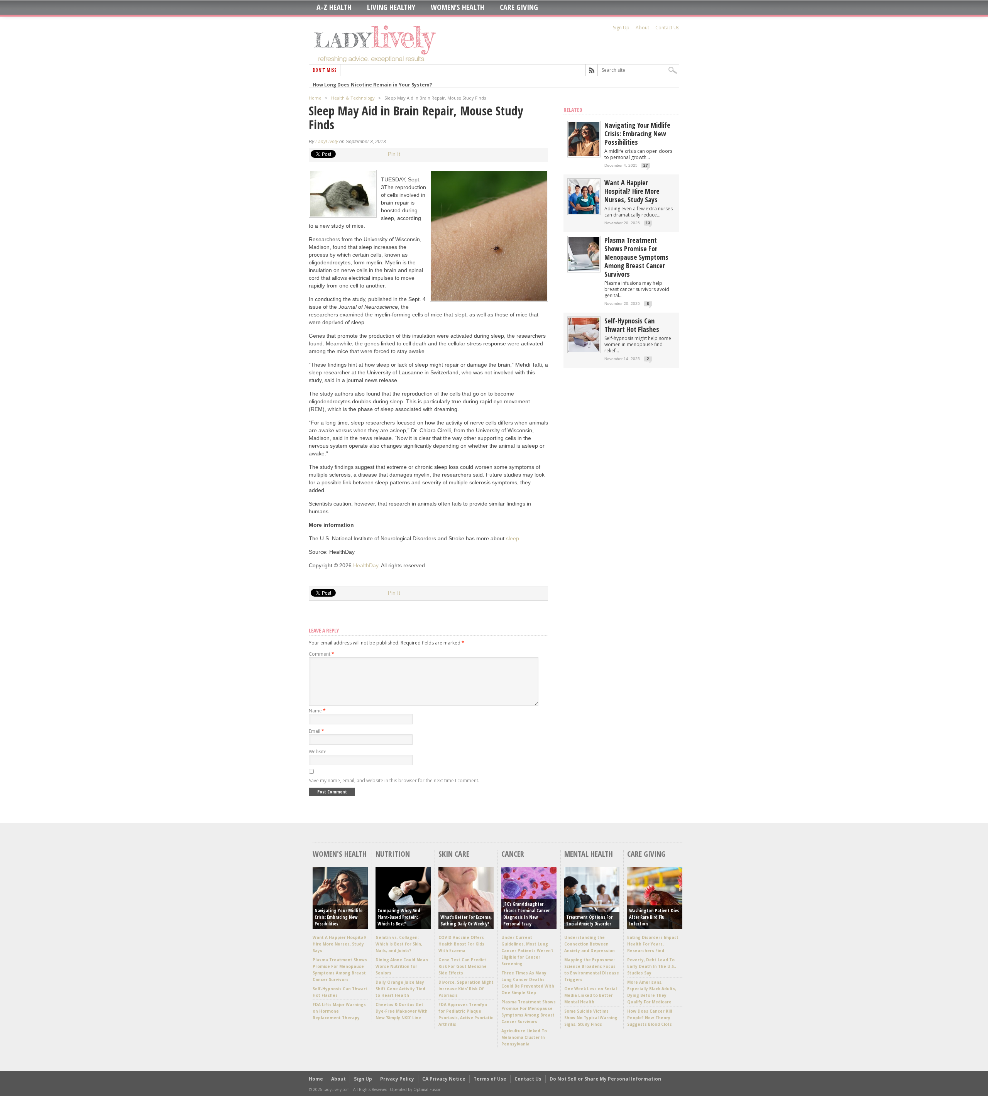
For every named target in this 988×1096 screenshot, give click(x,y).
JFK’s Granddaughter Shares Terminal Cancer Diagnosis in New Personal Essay (526, 914)
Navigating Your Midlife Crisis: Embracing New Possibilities (637, 133)
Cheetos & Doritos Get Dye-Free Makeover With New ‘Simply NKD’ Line (402, 1011)
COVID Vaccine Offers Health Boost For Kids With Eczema (461, 944)
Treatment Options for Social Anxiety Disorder (589, 920)
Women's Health (340, 854)
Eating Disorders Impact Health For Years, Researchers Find (652, 944)
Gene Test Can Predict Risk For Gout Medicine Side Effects (462, 966)
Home (315, 98)
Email (316, 731)
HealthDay (365, 565)
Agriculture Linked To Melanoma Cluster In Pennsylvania (524, 1037)
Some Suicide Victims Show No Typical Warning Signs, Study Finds (591, 1017)
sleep (512, 538)
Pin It (394, 154)
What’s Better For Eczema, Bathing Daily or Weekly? (466, 920)
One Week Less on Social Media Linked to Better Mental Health (590, 995)
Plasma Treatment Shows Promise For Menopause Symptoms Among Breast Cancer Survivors (636, 257)
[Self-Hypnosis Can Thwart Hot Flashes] (583, 350)
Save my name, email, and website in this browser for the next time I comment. (394, 780)
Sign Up (621, 27)
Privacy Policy (397, 1079)
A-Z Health (334, 7)
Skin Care (453, 854)
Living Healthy (391, 7)
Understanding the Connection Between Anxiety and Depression (589, 944)
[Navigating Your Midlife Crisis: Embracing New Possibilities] (583, 154)
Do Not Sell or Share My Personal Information (605, 1079)
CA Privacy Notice (443, 1079)
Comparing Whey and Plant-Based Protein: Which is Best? (398, 917)
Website (318, 751)
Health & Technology (353, 98)
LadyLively (326, 141)
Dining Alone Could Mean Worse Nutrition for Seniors (402, 966)
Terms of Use (490, 1079)
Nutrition (393, 854)
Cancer (512, 854)
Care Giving (519, 7)
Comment (321, 654)
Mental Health (588, 854)
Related (572, 109)
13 (648, 223)
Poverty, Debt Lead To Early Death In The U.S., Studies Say (651, 966)
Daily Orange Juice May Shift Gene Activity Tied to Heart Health (400, 988)
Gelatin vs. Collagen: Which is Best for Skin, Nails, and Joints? (399, 944)
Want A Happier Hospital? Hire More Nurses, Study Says (632, 191)
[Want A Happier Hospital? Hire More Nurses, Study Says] (583, 212)
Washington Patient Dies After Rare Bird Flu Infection (654, 917)
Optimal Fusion (427, 1089)
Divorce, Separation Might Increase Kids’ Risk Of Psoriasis (466, 988)
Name (317, 710)
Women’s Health (457, 7)
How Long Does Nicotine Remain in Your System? (372, 81)
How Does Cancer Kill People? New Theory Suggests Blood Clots (649, 1017)
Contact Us (667, 27)
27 (645, 165)
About (642, 27)
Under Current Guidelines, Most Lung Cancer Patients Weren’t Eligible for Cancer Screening (527, 950)
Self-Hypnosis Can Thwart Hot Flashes (631, 324)
